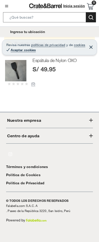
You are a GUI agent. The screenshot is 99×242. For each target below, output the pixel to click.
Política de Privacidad (25, 183)
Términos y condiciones (27, 166)
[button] (49, 18)
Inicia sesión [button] (74, 6)
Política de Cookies (23, 175)
